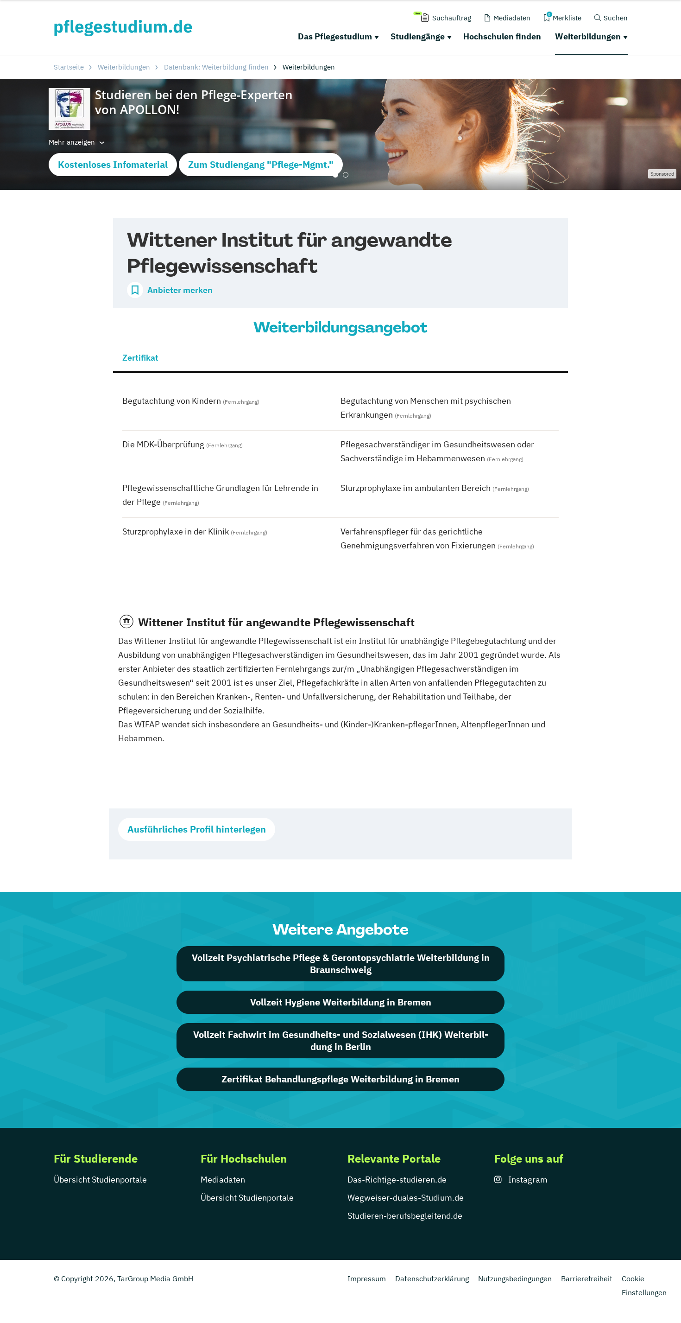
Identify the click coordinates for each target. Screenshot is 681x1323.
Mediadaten (223, 1179)
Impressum (366, 1278)
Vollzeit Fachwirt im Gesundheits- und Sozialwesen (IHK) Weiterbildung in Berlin (340, 1040)
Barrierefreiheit (586, 1278)
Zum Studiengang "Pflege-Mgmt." (261, 164)
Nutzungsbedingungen (515, 1278)
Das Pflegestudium (335, 36)
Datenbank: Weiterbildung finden (216, 67)
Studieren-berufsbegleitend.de (404, 1215)
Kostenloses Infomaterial (113, 164)
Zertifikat (140, 357)
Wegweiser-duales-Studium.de (405, 1197)
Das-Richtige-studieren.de (397, 1179)
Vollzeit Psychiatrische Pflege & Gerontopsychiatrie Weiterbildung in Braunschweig (341, 963)
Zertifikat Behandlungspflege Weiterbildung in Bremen (340, 1079)
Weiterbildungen (588, 36)
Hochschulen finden (502, 36)
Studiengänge (418, 36)
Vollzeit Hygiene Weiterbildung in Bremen (340, 1002)
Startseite (69, 67)
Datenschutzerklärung (432, 1278)
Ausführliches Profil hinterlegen (196, 829)
